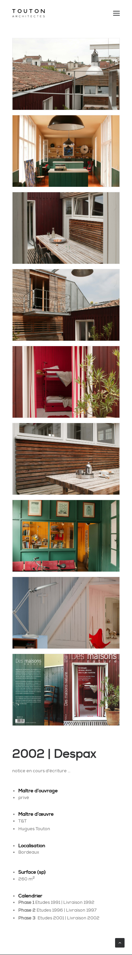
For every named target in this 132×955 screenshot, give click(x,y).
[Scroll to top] (120, 942)
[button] (116, 13)
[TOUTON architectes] (28, 13)
